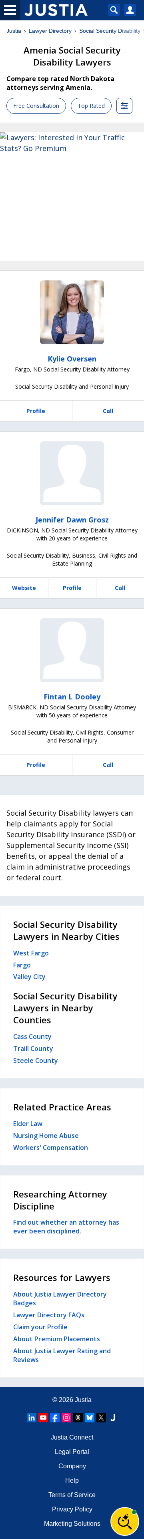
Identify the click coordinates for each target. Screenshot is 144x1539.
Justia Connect (72, 1437)
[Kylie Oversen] (72, 312)
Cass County (32, 1036)
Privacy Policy (72, 1509)
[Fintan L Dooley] (72, 650)
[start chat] (124, 1521)
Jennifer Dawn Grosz (72, 519)
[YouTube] (43, 1417)
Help (72, 1480)
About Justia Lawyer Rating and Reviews (62, 1355)
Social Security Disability (109, 31)
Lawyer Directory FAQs (48, 1315)
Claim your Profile (40, 1327)
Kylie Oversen (72, 358)
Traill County (33, 1048)
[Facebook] (55, 1417)
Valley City (29, 976)
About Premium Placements (56, 1338)
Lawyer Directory (50, 31)
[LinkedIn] (31, 1417)
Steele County (35, 1060)
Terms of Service (72, 1494)
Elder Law (27, 1123)
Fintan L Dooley (72, 696)
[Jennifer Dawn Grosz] (72, 473)
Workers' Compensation (50, 1147)
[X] (101, 1417)
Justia (13, 31)
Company (72, 1466)
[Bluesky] (89, 1417)
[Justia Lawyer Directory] (113, 1417)
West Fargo (31, 953)
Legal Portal (72, 1451)
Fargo (22, 965)
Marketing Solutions (72, 1523)
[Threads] (78, 1417)
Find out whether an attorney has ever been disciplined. (66, 1226)
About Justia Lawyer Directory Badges (60, 1298)
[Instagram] (66, 1417)
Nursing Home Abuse (46, 1135)
